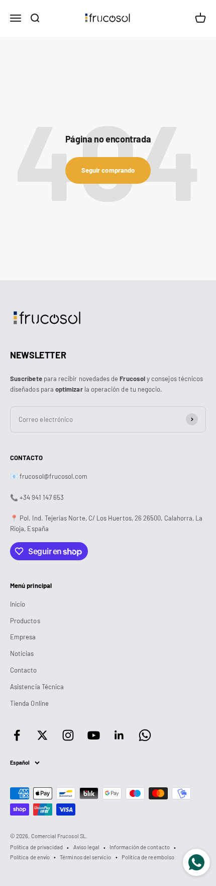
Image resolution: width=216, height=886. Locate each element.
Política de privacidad (36, 847)
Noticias (22, 653)
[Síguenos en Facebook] (17, 735)
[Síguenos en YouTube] (93, 735)
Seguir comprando (108, 170)
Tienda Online (29, 703)
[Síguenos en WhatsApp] (145, 735)
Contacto (23, 670)
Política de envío (30, 857)
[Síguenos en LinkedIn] (119, 735)
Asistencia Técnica (37, 687)
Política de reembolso (148, 857)
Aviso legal (86, 847)
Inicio (17, 604)
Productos (25, 621)
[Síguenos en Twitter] (42, 735)
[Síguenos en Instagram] (68, 735)
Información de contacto (140, 847)
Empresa (23, 637)
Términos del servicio (85, 857)
